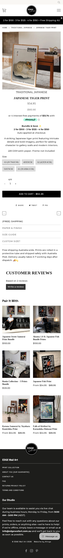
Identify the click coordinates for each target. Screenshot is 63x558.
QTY (10, 179)
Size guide (9, 234)
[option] (31, 60)
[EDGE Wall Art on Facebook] (26, 551)
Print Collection (10, 468)
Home (4, 28)
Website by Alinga (42, 542)
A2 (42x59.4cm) (44, 162)
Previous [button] (7, 61)
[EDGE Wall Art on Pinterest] (37, 551)
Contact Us (7, 477)
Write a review (16, 286)
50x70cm (8, 169)
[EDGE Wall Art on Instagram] (31, 551)
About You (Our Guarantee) (16, 472)
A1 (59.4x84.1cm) (26, 169)
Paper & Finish (12, 228)
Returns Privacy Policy (14, 486)
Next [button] (56, 61)
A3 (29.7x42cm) (11, 162)
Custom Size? (11, 241)
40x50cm (27, 162)
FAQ (4, 481)
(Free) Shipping (12, 221)
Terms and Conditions (13, 490)
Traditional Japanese (21, 28)
